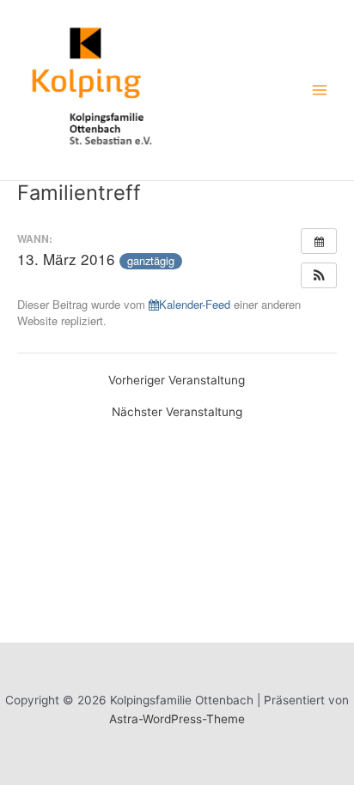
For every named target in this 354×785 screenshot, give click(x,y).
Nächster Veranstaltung (177, 413)
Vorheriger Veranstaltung (176, 381)
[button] (319, 275)
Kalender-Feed (194, 304)
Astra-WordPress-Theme (177, 719)
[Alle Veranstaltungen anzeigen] (319, 241)
